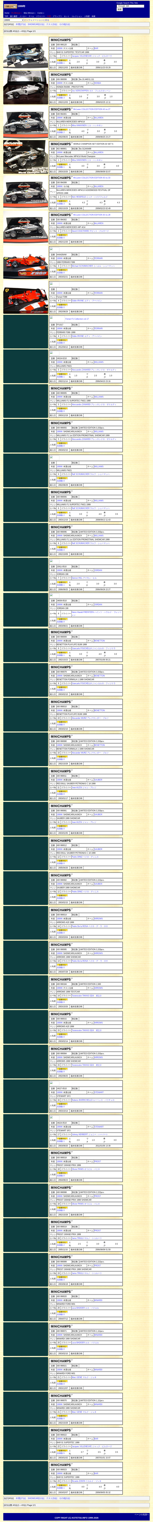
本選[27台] (21, 24)
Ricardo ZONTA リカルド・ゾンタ (86, 1481)
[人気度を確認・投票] (62, 61)
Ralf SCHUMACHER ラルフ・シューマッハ (91, 474)
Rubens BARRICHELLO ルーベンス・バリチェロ (93, 1100)
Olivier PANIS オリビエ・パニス (86, 1169)
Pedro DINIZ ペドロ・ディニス (85, 857)
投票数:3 (61, 98)
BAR (96, 48)
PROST (97, 1161)
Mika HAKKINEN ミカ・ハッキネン (87, 125)
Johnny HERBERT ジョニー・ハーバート (90, 1134)
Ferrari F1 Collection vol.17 (77, 319)
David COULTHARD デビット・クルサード (90, 231)
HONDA (97, 83)
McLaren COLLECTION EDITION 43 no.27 (91, 109)
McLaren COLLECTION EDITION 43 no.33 (91, 178)
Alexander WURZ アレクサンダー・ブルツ (90, 718)
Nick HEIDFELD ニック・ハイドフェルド (90, 197)
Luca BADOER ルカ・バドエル (85, 1308)
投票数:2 (61, 132)
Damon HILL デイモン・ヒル (84, 578)
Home (6, 13)
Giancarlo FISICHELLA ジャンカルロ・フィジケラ (93, 648)
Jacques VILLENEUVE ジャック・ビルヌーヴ (92, 56)
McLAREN (98, 118)
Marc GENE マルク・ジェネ (84, 1377)
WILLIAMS (99, 362)
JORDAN (98, 570)
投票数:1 (61, 63)
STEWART (99, 1092)
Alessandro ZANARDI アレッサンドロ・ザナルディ (94, 370)
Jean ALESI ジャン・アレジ (84, 787)
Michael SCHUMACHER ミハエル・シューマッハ (93, 266)
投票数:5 (61, 1453)
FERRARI (98, 258)
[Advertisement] (81, 6)
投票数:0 (61, 238)
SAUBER (98, 780)
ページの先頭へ (141, 1514)
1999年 (60, 48)
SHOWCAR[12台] (36, 24)
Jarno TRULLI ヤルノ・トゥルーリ (87, 1238)
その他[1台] (64, 24)
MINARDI (98, 1300)
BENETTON (99, 641)
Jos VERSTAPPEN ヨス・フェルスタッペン (91, 91)
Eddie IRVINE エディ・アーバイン (87, 301)
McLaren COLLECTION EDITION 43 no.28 (91, 215)
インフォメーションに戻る (36, 20)
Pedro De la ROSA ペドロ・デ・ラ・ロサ (90, 926)
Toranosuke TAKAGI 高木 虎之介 (87, 996)
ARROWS (98, 919)
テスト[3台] (51, 24)
